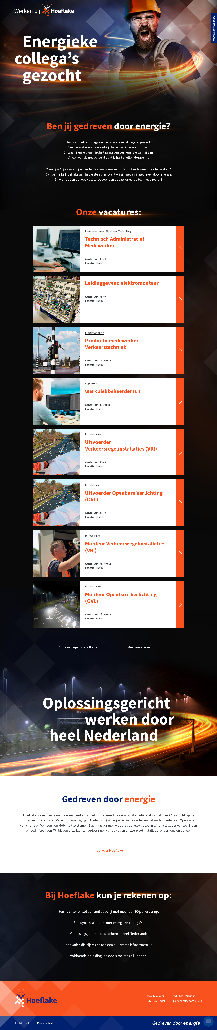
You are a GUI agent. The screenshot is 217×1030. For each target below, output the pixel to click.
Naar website (213, 28)
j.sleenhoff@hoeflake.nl (188, 1001)
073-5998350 (187, 996)
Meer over (108, 850)
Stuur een (78, 647)
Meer (139, 647)
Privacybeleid (45, 1023)
